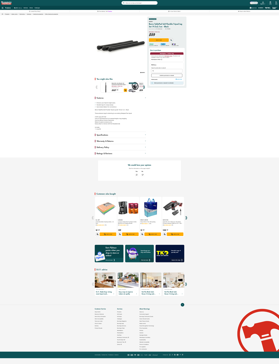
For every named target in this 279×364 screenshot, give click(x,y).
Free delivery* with (103, 11)
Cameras (29, 14)
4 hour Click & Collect (175, 11)
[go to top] (182, 304)
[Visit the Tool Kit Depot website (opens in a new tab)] (268, 8)
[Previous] (97, 87)
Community (97, 354)
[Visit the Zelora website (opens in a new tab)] (260, 8)
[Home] (2, 14)
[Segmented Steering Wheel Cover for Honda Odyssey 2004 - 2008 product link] (133, 87)
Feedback (110, 354)
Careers (117, 354)
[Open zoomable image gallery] (144, 66)
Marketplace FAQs (156, 59)
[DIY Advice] (18, 8)
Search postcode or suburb (158, 68)
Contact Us (104, 354)
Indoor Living (14, 14)
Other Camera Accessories (51, 14)
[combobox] (139, 3)
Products (7, 14)
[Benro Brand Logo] (142, 72)
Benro (151, 21)
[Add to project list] (171, 40)
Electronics (22, 14)
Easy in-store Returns (245, 11)
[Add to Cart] (125, 90)
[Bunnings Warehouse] (6, 4)
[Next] (144, 87)
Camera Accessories (38, 14)
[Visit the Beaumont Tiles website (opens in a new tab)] (253, 8)
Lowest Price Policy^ (36, 11)
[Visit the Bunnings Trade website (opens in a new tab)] (274, 8)
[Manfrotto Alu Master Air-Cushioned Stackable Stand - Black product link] (106, 87)
